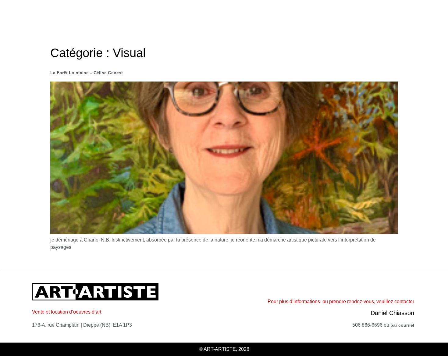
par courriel (402, 325)
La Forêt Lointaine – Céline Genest (86, 72)
